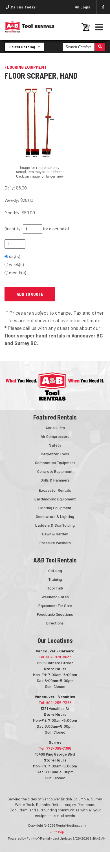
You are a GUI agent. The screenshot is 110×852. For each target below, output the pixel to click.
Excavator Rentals (55, 490)
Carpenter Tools (55, 453)
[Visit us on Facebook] (103, 7)
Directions (55, 623)
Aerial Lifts (55, 427)
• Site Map (57, 832)
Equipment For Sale (55, 605)
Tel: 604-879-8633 (55, 656)
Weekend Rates (55, 596)
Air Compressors (55, 436)
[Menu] (99, 27)
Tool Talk (55, 588)
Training (55, 579)
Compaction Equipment (55, 462)
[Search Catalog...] (99, 47)
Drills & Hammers (55, 480)
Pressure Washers (55, 542)
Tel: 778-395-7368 (55, 748)
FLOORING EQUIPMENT (26, 67)
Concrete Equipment (55, 471)
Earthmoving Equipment (55, 498)
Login (85, 7)
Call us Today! (23, 7)
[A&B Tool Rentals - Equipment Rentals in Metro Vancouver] (29, 31)
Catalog (55, 570)
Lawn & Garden (55, 533)
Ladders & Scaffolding (55, 525)
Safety (55, 445)
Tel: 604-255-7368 (55, 702)
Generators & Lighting (55, 516)
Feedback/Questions (55, 614)
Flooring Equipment (55, 507)
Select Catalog (22, 46)
